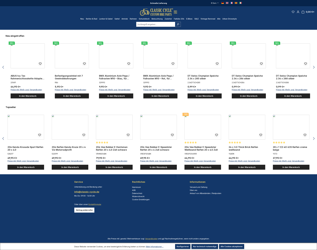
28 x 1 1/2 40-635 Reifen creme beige (290, 148)
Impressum (136, 187)
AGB (134, 190)
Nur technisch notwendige (204, 246)
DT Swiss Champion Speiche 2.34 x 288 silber (291, 77)
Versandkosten (151, 239)
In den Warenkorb (27, 96)
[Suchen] (178, 24)
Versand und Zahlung (198, 187)
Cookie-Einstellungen (141, 199)
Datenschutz (137, 193)
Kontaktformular (94, 204)
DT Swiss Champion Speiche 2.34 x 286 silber (247, 77)
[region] (158, 67)
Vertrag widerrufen (84, 210)
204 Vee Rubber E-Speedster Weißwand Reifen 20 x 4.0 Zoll (201, 148)
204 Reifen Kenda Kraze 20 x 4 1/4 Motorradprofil (69, 148)
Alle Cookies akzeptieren (232, 246)
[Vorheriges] (3, 67)
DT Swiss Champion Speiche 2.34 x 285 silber (203, 77)
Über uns (193, 190)
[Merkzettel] (293, 12)
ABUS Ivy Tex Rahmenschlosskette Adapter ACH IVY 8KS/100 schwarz (27, 77)
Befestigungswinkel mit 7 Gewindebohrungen (69, 77)
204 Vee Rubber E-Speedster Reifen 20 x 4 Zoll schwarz (156, 148)
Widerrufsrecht (138, 196)
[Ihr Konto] (298, 12)
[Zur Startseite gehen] (158, 12)
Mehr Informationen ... (154, 247)
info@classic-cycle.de (86, 192)
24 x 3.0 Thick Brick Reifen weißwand (243, 148)
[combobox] (155, 24)
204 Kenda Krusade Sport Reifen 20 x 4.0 (25, 148)
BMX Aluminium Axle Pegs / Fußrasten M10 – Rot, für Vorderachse (158, 77)
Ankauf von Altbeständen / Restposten (205, 193)
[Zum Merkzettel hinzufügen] (40, 63)
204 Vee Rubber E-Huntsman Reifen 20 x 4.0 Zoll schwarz (112, 148)
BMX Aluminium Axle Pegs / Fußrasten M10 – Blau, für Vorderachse (114, 77)
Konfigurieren (183, 246)
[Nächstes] (314, 67)
